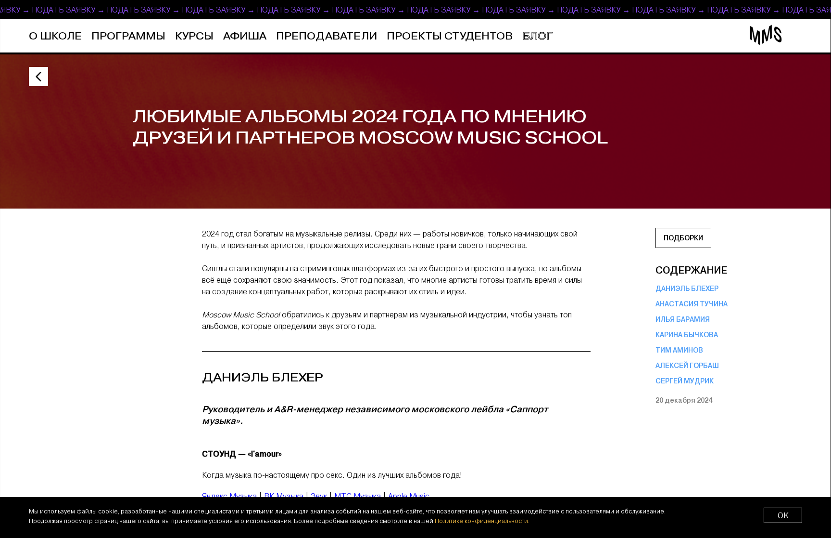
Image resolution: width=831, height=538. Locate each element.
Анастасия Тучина (691, 304)
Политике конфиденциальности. (482, 521)
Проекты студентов (450, 36)
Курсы (194, 36)
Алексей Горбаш (687, 365)
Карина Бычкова (686, 334)
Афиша (244, 36)
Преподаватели (326, 36)
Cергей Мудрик (684, 381)
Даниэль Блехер (686, 288)
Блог (537, 36)
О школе (55, 36)
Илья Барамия (682, 319)
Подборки (683, 238)
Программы (128, 36)
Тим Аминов (679, 350)
